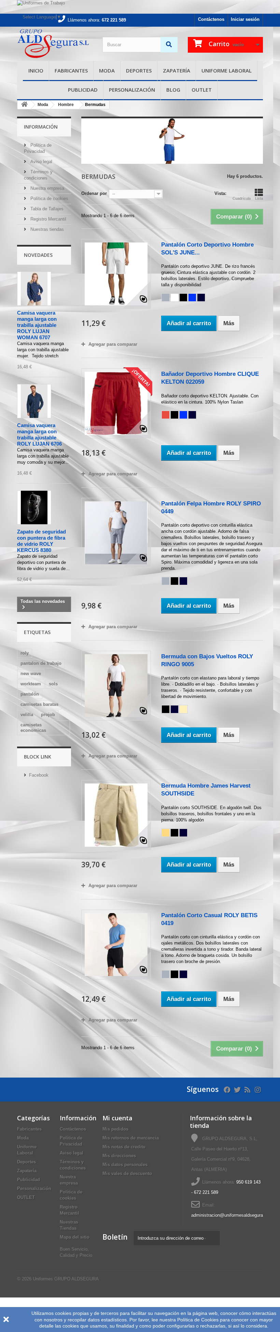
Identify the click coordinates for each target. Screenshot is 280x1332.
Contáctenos (211, 19)
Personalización (132, 89)
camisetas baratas (39, 704)
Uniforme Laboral (226, 70)
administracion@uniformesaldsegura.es (230, 1215)
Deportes (139, 70)
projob (48, 714)
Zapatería (176, 70)
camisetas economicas (33, 727)
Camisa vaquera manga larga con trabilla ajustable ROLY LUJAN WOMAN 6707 (37, 325)
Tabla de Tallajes (46, 208)
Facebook (38, 775)
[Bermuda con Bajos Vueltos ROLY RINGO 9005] (116, 685)
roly (24, 653)
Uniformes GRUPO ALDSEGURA (66, 1278)
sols (53, 683)
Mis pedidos (115, 1129)
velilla (26, 714)
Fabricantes (71, 70)
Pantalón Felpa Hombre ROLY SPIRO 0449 (211, 507)
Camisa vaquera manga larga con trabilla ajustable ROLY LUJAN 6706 (39, 434)
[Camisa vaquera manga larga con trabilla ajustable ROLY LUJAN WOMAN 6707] (34, 289)
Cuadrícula (242, 198)
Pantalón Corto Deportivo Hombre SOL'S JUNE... (207, 248)
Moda (107, 70)
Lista (259, 198)
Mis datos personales (125, 1164)
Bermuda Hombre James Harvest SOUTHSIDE (206, 789)
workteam (30, 683)
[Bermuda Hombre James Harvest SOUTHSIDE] (116, 814)
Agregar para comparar (112, 344)
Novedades (38, 255)
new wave (30, 673)
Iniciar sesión (245, 19)
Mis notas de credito (123, 1146)
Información (41, 126)
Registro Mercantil (47, 219)
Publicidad (83, 89)
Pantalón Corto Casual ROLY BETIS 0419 (209, 919)
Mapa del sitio (74, 1237)
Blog (173, 89)
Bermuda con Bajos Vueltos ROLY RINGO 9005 (207, 660)
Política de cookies (48, 198)
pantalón (29, 694)
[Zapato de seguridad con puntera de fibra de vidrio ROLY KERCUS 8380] (34, 507)
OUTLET (202, 89)
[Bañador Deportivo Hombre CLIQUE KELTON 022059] (116, 403)
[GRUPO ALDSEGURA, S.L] (54, 43)
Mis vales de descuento (127, 1173)
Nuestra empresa (46, 188)
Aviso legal (40, 161)
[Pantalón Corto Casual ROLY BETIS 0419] (116, 944)
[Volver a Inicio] (24, 105)
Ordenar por (94, 193)
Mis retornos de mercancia (130, 1137)
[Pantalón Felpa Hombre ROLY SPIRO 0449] (116, 532)
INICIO (35, 70)
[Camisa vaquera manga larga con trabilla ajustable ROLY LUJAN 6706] (34, 401)
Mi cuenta (117, 1118)
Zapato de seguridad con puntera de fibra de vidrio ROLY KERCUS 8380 (41, 541)
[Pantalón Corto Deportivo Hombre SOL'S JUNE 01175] (116, 273)
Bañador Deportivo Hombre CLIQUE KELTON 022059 (210, 378)
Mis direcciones (119, 1155)
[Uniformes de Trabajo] (140, 7)
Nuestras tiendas (46, 229)
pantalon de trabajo (40, 663)
